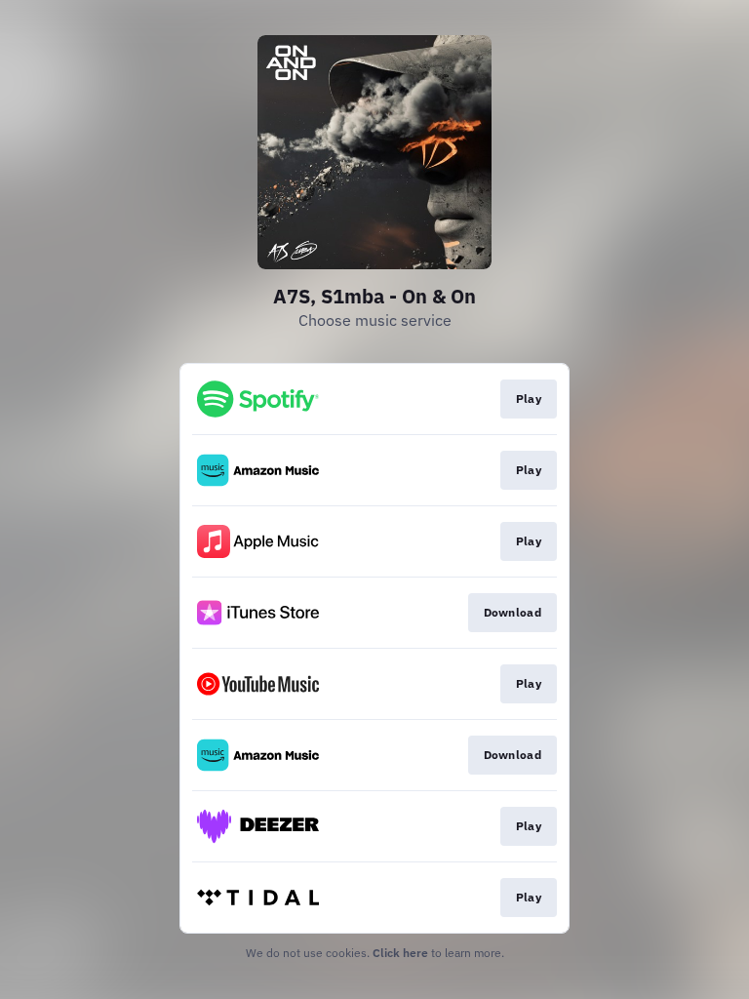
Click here (400, 952)
